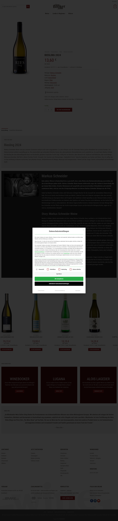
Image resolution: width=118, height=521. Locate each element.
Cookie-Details (41, 290)
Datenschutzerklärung (40, 251)
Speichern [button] (59, 274)
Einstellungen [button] (67, 253)
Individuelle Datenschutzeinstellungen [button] (59, 283)
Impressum (77, 290)
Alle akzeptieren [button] (59, 279)
